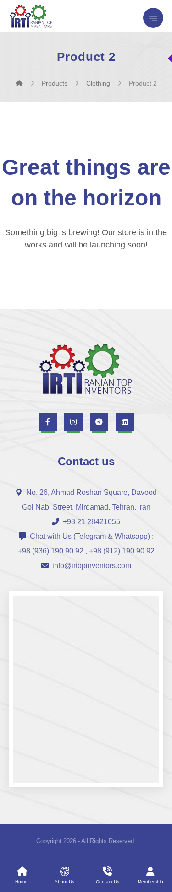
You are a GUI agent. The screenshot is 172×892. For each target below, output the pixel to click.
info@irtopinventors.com (91, 566)
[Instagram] (73, 422)
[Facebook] (48, 422)
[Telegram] (99, 422)
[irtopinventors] (19, 83)
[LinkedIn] (125, 422)
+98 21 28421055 (91, 522)
